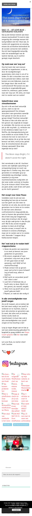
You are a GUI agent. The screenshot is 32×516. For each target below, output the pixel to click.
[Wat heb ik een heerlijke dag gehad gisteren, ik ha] (16, 407)
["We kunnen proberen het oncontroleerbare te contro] (6, 387)
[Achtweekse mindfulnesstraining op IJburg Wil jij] (6, 407)
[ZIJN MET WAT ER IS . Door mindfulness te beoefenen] (16, 417)
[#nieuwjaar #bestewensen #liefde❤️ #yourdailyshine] (25, 387)
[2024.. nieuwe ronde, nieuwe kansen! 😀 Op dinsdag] (16, 387)
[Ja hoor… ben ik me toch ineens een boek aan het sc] (6, 377)
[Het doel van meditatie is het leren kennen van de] (6, 417)
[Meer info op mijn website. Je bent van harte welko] (25, 377)
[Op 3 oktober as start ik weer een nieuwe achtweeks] (25, 397)
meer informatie (18, 507)
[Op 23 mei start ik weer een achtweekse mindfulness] (25, 417)
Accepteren (16, 510)
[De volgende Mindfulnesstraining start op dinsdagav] (16, 377)
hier (18, 335)
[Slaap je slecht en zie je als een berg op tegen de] (16, 397)
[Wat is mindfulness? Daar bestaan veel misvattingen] (6, 397)
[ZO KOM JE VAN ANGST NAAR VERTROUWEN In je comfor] (25, 407)
